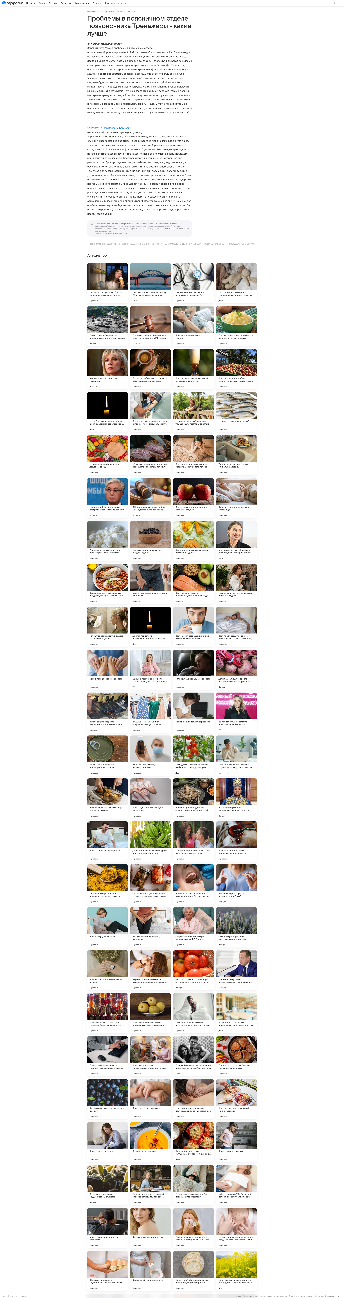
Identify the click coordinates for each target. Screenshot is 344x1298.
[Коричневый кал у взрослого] (150, 1271)
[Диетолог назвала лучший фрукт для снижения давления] (150, 841)
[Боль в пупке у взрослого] (236, 1142)
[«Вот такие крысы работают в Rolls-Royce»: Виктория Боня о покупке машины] (236, 541)
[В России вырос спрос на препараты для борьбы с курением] (236, 884)
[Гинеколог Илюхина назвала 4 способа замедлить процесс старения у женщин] (150, 1185)
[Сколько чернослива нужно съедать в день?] (150, 541)
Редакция (237, 1296)
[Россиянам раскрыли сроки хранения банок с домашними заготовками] (107, 1013)
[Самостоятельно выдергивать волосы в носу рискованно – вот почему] (193, 1228)
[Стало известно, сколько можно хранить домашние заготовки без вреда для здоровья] (150, 884)
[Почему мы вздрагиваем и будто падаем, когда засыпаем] (193, 1185)
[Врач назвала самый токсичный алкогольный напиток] (193, 369)
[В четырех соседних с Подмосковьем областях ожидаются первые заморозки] (107, 1185)
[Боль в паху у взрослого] (107, 927)
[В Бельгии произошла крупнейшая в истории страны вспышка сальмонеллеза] (107, 1271)
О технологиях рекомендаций (300, 1296)
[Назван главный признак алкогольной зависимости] (236, 841)
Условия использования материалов (257, 1296)
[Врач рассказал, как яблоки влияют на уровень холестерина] (236, 369)
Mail (4, 1296)
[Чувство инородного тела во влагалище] (236, 498)
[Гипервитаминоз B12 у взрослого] (193, 670)
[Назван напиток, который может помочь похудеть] (236, 584)
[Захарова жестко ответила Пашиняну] (107, 369)
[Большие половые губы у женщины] (193, 326)
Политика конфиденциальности (326, 1296)
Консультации (93, 11)
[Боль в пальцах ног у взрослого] (107, 670)
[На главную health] (14, 3)
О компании (12, 1296)
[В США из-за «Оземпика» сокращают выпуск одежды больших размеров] (150, 713)
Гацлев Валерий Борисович (115, 128)
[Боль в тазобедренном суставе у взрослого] (150, 584)
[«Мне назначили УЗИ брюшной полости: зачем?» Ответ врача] (236, 1185)
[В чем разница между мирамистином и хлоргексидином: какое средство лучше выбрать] (150, 755)
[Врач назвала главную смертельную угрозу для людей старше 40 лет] (193, 584)
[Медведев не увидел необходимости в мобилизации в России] (236, 970)
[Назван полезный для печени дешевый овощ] (107, 455)
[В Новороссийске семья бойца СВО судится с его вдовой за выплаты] (150, 498)
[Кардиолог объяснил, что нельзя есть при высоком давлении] (150, 369)
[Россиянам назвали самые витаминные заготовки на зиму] (150, 1013)
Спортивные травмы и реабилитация (119, 11)
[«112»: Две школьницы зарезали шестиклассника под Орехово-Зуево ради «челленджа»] (107, 412)
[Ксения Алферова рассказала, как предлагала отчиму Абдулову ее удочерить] (193, 1056)
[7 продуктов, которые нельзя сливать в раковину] (236, 455)
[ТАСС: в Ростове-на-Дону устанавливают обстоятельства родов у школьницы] (236, 283)
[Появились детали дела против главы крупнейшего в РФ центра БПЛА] (150, 326)
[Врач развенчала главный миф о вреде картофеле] (107, 798)
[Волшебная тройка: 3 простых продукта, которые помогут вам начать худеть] (107, 584)
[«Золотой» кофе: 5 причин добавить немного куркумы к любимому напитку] (107, 884)
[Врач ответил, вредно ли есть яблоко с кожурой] (193, 498)
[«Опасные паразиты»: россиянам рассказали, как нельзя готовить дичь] (150, 455)
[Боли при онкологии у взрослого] (193, 713)
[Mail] (4, 3)
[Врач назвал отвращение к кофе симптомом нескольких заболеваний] (193, 627)
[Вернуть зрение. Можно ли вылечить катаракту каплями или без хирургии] (150, 970)
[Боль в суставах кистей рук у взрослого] (150, 798)
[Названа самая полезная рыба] (236, 412)
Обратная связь (280, 1296)
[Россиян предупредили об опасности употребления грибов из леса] (193, 798)
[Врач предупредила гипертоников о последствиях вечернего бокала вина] (150, 1056)
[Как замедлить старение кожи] (150, 1228)
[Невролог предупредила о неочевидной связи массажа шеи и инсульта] (193, 1099)
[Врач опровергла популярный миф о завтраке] (236, 1099)
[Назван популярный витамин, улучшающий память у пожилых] (193, 412)
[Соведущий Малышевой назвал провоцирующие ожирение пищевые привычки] (193, 1271)
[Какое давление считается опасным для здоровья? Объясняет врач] (193, 283)
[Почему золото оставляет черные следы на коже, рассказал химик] (236, 1228)
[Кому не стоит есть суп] (150, 1142)
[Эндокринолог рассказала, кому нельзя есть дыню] (193, 541)
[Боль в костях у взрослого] (150, 1099)
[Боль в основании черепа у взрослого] (107, 1228)
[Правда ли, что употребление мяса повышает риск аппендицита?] (236, 1056)
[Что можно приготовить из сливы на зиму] (107, 1099)
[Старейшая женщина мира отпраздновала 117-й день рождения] (193, 927)
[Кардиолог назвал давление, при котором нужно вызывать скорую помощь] (150, 412)
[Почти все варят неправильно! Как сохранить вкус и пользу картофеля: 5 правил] (236, 326)
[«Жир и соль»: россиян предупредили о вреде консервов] (107, 755)
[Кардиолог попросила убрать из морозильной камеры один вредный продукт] (107, 283)
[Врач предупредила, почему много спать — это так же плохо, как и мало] (236, 627)
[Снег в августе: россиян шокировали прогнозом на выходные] (236, 927)
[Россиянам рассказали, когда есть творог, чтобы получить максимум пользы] (107, 541)
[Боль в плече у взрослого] (107, 1142)
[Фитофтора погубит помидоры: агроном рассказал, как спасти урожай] (193, 970)
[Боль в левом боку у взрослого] (107, 841)
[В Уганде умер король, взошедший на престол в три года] (236, 798)
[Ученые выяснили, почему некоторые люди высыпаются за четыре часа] (193, 1013)
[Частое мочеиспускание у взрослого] (150, 927)
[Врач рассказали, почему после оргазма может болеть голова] (193, 455)
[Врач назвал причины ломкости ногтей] (107, 970)
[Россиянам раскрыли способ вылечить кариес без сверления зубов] (193, 884)
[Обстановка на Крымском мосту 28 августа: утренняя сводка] (150, 283)
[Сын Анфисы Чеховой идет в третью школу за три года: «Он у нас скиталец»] (150, 670)
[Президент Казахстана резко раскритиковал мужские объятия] (107, 498)
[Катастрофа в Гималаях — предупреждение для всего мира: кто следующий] (107, 326)
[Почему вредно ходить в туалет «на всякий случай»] (107, 627)
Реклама (22, 1296)
